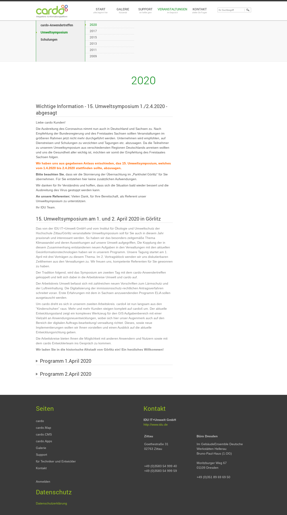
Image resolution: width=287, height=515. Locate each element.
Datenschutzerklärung (51, 503)
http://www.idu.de (156, 424)
